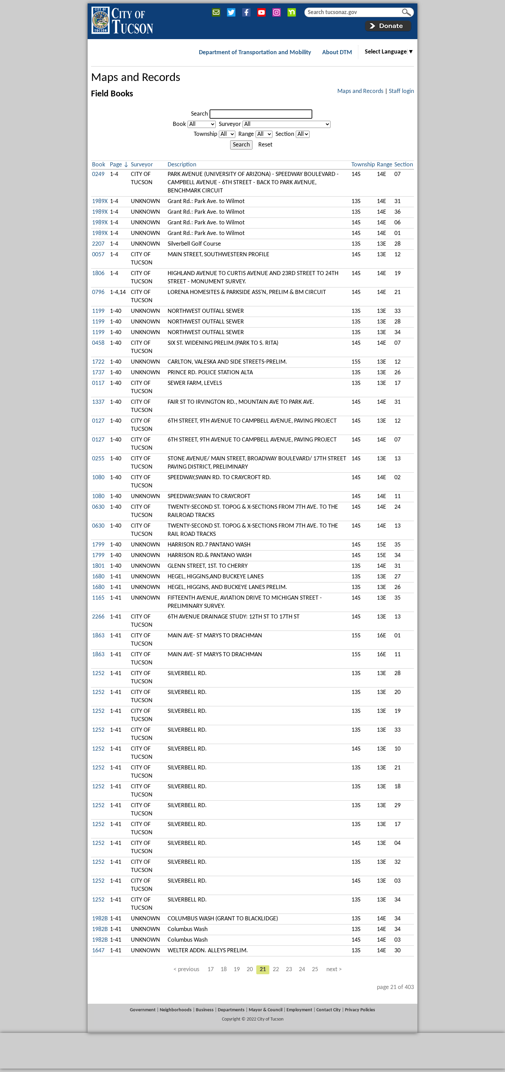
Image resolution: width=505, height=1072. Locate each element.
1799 (98, 545)
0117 (98, 383)
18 (224, 970)
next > (334, 970)
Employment (299, 1010)
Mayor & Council (265, 1010)
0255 (98, 459)
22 (276, 970)
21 (263, 970)
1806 (98, 273)
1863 (98, 636)
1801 (98, 566)
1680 (98, 577)
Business (205, 1010)
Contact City (328, 1010)
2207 (98, 244)
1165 (98, 598)
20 (250, 970)
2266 (98, 617)
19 (237, 970)
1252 (98, 673)
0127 (98, 421)
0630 (98, 507)
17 (210, 970)
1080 (98, 478)
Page (116, 165)
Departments (231, 1010)
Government (143, 1010)
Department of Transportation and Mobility (255, 53)
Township (205, 134)
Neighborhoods (176, 1010)
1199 (98, 311)
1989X (100, 201)
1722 (98, 362)
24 (302, 970)
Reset (265, 145)
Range (246, 134)
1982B (100, 919)
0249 (98, 174)
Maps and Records (135, 78)
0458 (98, 343)
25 (315, 970)
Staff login (401, 91)
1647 (98, 951)
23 (289, 970)
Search (199, 114)
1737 (98, 373)
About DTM (337, 53)
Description (182, 165)
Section (285, 134)
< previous (186, 970)
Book (179, 124)
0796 (98, 292)
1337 (98, 402)
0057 (98, 255)
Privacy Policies (360, 1010)
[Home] (122, 18)
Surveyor (230, 124)
